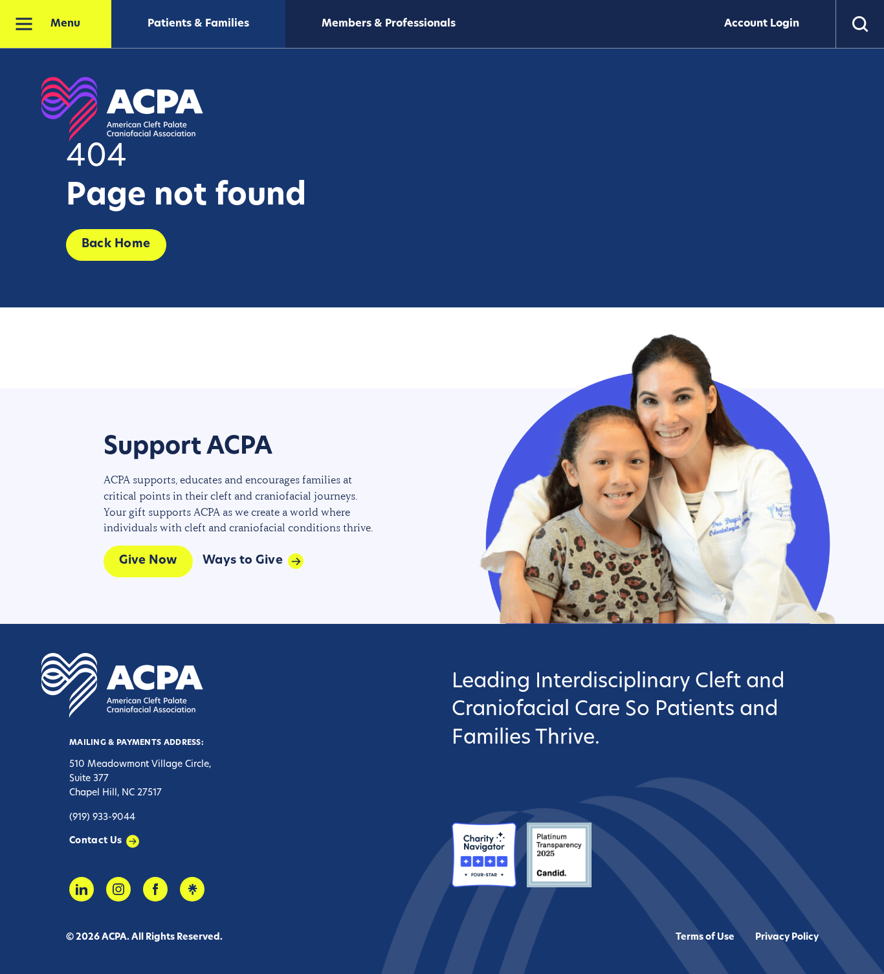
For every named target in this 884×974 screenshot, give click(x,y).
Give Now (148, 561)
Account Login (761, 24)
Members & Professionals (389, 24)
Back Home (116, 244)
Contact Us (95, 841)
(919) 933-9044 (102, 818)
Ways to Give (243, 561)
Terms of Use (705, 937)
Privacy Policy (787, 937)
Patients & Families (198, 24)
